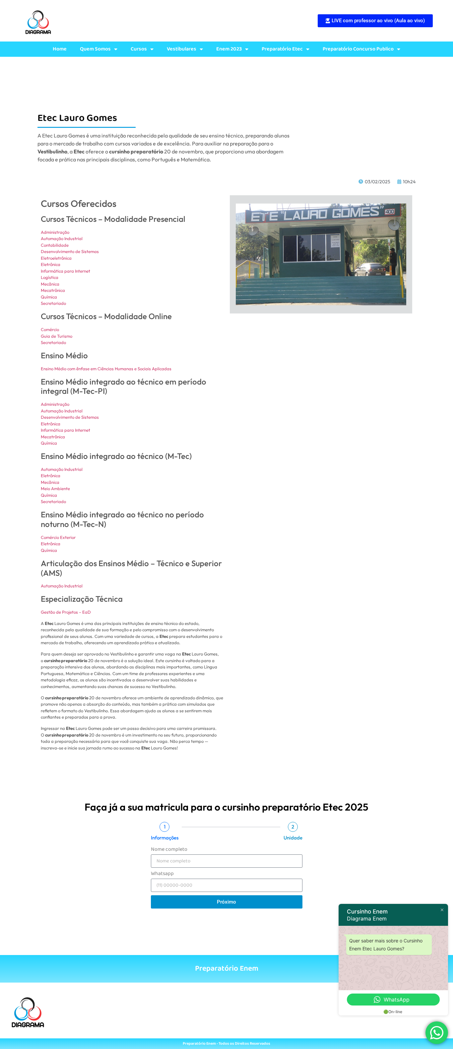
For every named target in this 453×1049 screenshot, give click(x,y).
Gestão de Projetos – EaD (66, 612)
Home (60, 49)
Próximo (226, 902)
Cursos (139, 49)
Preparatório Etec (282, 49)
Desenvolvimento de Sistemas (70, 251)
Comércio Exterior (58, 537)
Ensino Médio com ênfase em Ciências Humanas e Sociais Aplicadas (106, 368)
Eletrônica (50, 264)
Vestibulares (181, 49)
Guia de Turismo (56, 336)
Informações (164, 837)
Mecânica (50, 284)
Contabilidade (55, 245)
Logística (49, 277)
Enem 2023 (229, 49)
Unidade (293, 837)
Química (49, 297)
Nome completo (169, 850)
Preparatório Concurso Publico (358, 49)
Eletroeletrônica (56, 258)
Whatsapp (162, 874)
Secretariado (53, 303)
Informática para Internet (65, 271)
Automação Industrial (62, 238)
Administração (55, 232)
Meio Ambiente (55, 488)
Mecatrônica (53, 290)
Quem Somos (95, 49)
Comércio (50, 329)
